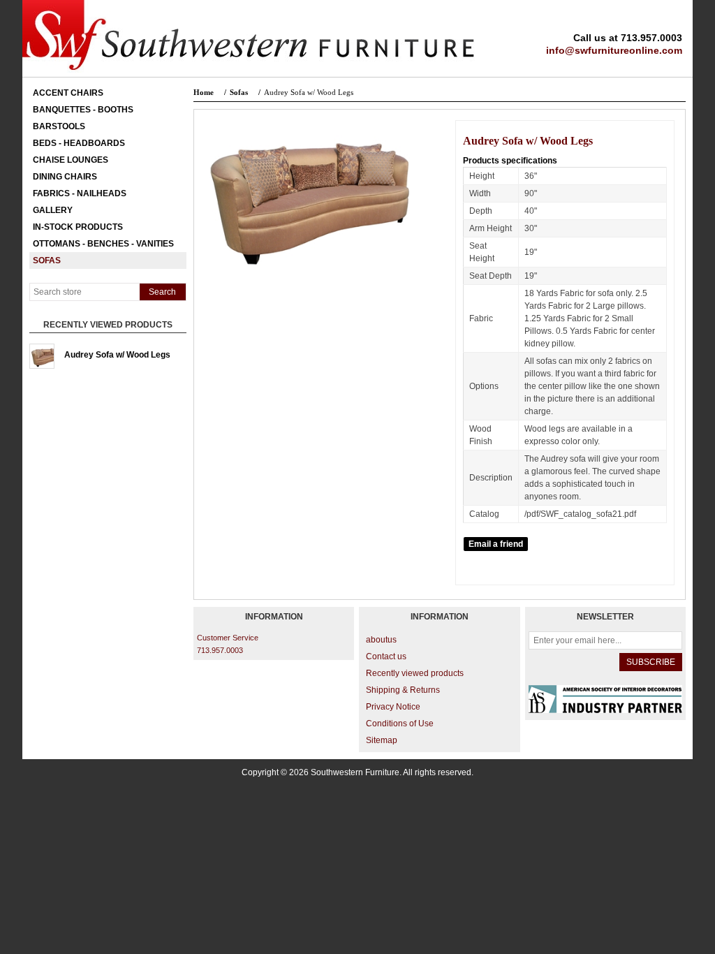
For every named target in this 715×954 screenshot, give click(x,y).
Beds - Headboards (79, 143)
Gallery (53, 210)
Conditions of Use (400, 723)
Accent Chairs (68, 93)
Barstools (59, 126)
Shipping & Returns (403, 690)
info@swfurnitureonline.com (614, 50)
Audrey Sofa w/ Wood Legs (117, 355)
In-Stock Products (78, 227)
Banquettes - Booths (83, 110)
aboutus (381, 640)
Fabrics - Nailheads (79, 193)
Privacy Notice (393, 707)
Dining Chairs (65, 177)
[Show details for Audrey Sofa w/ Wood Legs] (41, 356)
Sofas (47, 260)
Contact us (386, 656)
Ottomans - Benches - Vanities (103, 244)
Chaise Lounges (70, 160)
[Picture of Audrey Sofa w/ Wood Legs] (310, 279)
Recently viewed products (415, 673)
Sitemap (381, 740)
